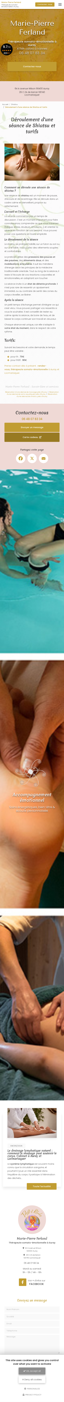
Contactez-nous (32, 66)
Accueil (5, 104)
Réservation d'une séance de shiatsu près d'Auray (37, 395)
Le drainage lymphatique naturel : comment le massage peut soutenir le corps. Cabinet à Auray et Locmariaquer (32, 1155)
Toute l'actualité (42, 1186)
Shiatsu (14, 104)
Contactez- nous (45, 4)
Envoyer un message (32, 427)
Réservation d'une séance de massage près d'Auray (26, 392)
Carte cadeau (31, 437)
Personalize (33, 1388)
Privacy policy (33, 1394)
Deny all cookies (33, 1379)
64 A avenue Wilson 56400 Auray (32, 88)
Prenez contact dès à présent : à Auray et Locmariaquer (31, 369)
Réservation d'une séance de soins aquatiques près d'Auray (33, 393)
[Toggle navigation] (60, 4)
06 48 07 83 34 (32, 52)
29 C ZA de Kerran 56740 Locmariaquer (32, 93)
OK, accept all (33, 1371)
